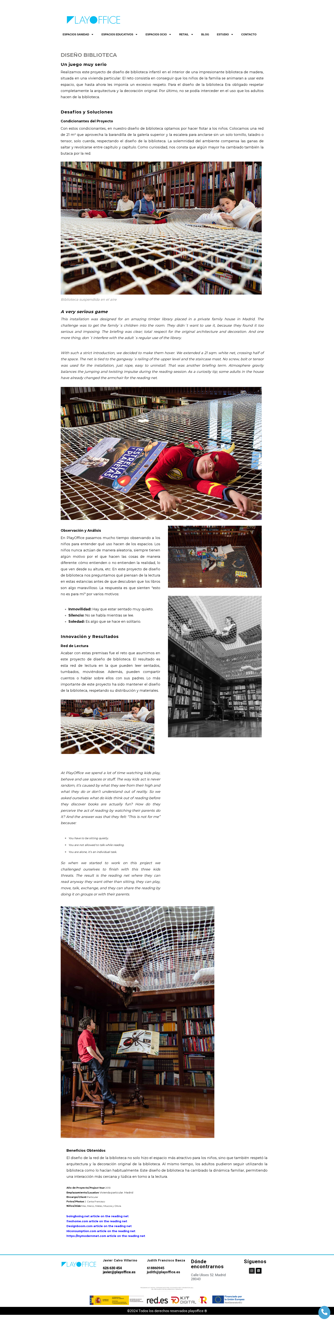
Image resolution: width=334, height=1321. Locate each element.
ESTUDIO (223, 34)
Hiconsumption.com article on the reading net (100, 1231)
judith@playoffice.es (163, 1272)
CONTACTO (248, 34)
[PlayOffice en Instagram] (252, 1271)
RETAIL (184, 34)
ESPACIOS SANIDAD (76, 34)
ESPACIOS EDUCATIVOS (117, 34)
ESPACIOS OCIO (156, 34)
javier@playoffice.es (119, 1272)
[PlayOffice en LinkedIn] (259, 1271)
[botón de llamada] (324, 1312)
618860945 (155, 1268)
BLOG (205, 34)
